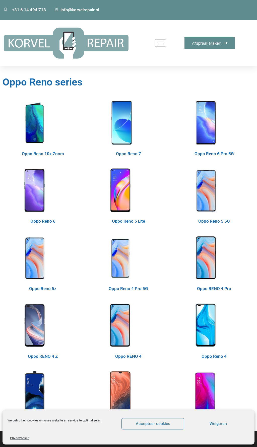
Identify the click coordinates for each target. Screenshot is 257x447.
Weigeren (218, 423)
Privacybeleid (19, 438)
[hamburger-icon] (160, 43)
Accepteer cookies (153, 423)
